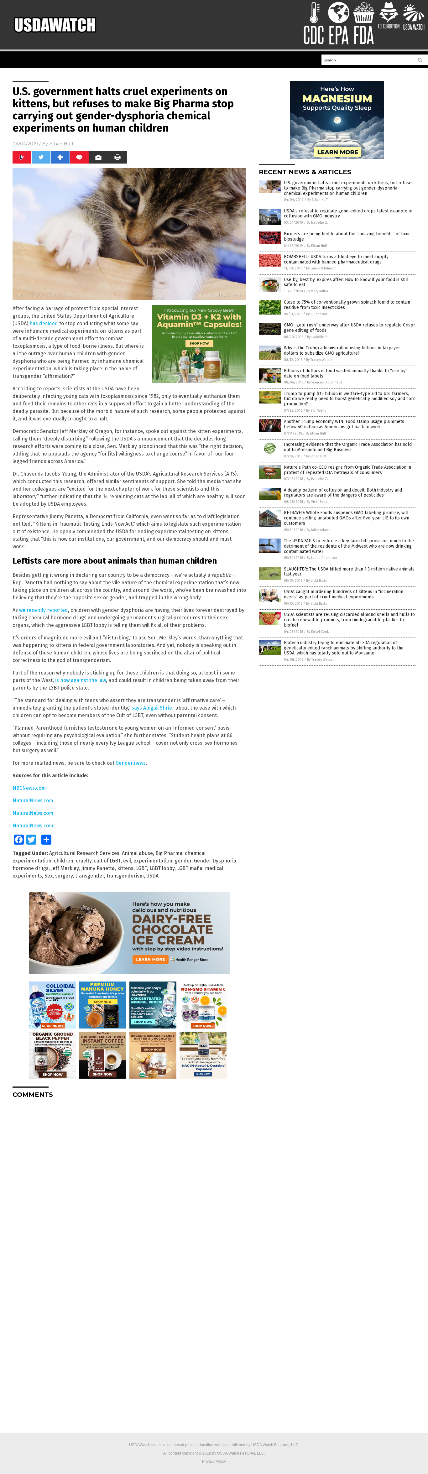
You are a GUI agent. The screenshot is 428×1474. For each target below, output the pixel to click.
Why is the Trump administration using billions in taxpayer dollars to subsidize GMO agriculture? (342, 350)
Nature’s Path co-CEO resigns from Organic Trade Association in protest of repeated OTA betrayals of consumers (347, 470)
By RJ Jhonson (316, 314)
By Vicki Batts (317, 502)
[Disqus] (129, 1181)
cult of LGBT (107, 861)
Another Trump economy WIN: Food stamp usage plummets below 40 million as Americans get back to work (344, 424)
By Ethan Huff (317, 200)
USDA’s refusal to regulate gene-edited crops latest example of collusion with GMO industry (348, 213)
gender (183, 861)
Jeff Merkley (65, 868)
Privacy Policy (214, 1461)
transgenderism (125, 876)
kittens (125, 868)
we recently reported (43, 610)
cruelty (83, 861)
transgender (89, 876)
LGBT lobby (162, 868)
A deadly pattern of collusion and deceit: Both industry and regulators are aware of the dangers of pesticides (343, 492)
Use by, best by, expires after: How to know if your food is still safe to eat (346, 282)
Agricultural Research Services (84, 853)
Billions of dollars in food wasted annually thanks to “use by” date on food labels (345, 373)
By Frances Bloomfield (324, 382)
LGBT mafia (189, 868)
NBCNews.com (29, 788)
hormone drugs (31, 868)
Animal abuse (137, 853)
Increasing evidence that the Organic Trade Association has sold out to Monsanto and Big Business (348, 447)
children (63, 861)
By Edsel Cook (318, 632)
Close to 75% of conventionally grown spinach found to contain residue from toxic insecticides (347, 304)
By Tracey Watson (319, 360)
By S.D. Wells (316, 411)
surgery (64, 876)
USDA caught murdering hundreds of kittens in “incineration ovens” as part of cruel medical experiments (343, 594)
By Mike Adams (318, 530)
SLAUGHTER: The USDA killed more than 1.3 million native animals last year (349, 571)
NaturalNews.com (33, 801)
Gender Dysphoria (215, 861)
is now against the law (80, 680)
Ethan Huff (61, 144)
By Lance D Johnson (321, 268)
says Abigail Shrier (153, 708)
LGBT (141, 868)
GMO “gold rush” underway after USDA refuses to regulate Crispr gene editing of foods (349, 327)
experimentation (152, 861)
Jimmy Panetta (98, 868)
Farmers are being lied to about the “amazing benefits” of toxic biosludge (347, 236)
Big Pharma (168, 853)
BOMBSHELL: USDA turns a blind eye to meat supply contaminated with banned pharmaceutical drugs (336, 259)
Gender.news (131, 763)
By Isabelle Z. (317, 223)
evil (127, 861)
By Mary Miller (317, 291)
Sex (48, 876)
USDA (152, 876)
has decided (43, 323)
